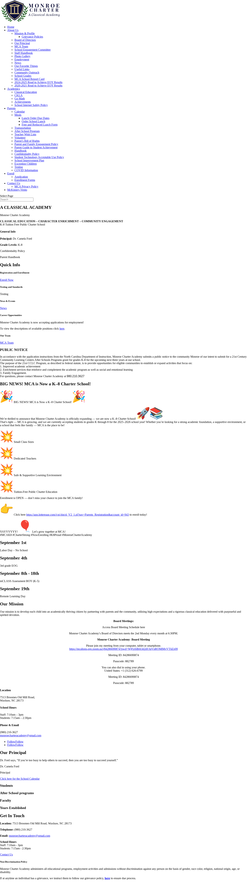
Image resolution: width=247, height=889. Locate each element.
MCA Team (21, 46)
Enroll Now (7, 279)
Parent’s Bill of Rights (27, 140)
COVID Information (26, 170)
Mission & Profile (24, 33)
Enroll (10, 173)
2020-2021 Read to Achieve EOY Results (38, 85)
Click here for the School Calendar (20, 778)
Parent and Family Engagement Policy (36, 144)
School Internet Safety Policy (31, 105)
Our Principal (22, 43)
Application (21, 176)
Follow (19, 741)
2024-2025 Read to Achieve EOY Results (38, 82)
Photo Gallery (22, 56)
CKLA (18, 95)
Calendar (19, 111)
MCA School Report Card (29, 79)
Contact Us (13, 183)
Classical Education (25, 92)
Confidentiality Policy (26, 153)
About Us (12, 30)
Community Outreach (26, 72)
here (61, 328)
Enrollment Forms (24, 180)
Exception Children (25, 163)
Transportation (22, 127)
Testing (18, 166)
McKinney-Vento (17, 189)
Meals (17, 114)
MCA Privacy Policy (26, 186)
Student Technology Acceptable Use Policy (39, 157)
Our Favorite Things (26, 66)
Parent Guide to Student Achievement (36, 147)
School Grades (22, 75)
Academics (13, 88)
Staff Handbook (23, 52)
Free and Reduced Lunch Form (40, 124)
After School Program (27, 131)
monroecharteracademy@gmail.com (20, 735)
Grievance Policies (32, 36)
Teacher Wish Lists (25, 134)
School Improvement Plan (29, 160)
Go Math (19, 98)
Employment (21, 59)
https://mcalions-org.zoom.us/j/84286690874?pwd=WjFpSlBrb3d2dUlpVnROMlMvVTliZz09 (123, 648)
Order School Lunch (33, 121)
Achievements (22, 101)
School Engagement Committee (32, 49)
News (17, 62)
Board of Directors (25, 39)
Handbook (20, 150)
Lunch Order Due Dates (35, 118)
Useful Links (21, 69)
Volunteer (19, 137)
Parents (11, 108)
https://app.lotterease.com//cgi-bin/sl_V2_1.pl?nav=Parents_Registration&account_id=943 (77, 514)
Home (10, 26)
